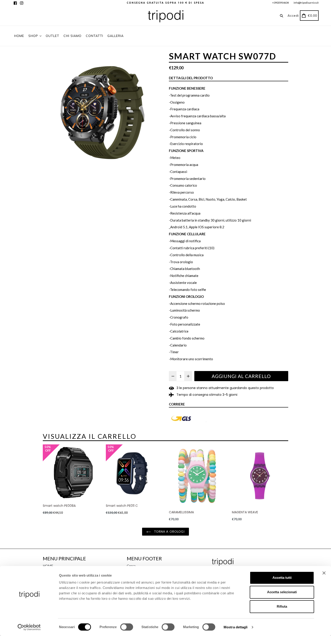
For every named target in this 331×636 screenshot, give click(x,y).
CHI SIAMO (72, 36)
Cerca (131, 566)
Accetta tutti (282, 577)
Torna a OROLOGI (169, 531)
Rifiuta (282, 606)
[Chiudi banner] (324, 573)
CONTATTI (94, 36)
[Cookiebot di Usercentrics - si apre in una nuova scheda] (29, 627)
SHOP (33, 36)
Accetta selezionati (282, 592)
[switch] (126, 627)
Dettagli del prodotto (191, 78)
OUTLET (52, 36)
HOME (19, 36)
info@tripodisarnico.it (306, 2)
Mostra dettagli (236, 627)
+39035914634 (280, 2)
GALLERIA (115, 36)
